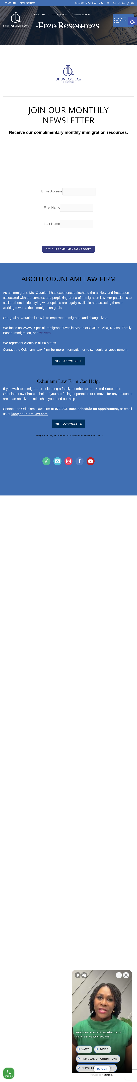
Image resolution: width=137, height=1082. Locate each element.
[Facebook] (119, 3)
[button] (132, 21)
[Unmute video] (78, 975)
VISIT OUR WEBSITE (68, 361)
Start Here (79, 26)
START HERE (10, 3)
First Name (52, 207)
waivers (45, 333)
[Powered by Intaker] (109, 1075)
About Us (39, 14)
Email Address (51, 191)
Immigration (59, 14)
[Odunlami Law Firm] (16, 20)
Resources (60, 26)
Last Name (52, 224)
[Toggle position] (119, 975)
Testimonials (42, 26)
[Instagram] (114, 3)
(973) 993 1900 (94, 2)
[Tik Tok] (128, 3)
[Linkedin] (123, 3)
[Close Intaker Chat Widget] (126, 975)
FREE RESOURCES (27, 3)
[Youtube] (132, 3)
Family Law (80, 14)
